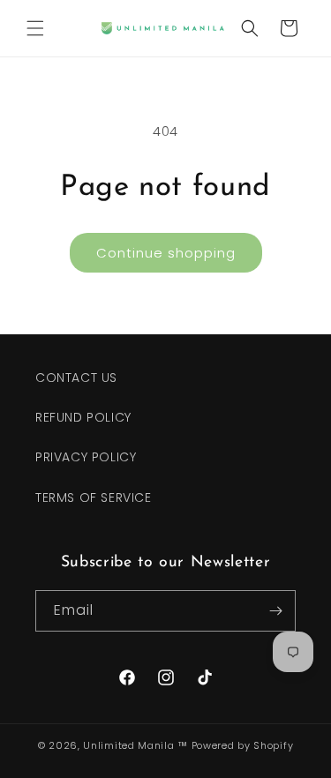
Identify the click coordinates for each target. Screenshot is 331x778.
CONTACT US (76, 377)
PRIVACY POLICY (85, 457)
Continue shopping (166, 252)
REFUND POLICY (83, 417)
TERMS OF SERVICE (93, 497)
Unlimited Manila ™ (135, 745)
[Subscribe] (275, 611)
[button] (35, 28)
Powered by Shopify (243, 745)
